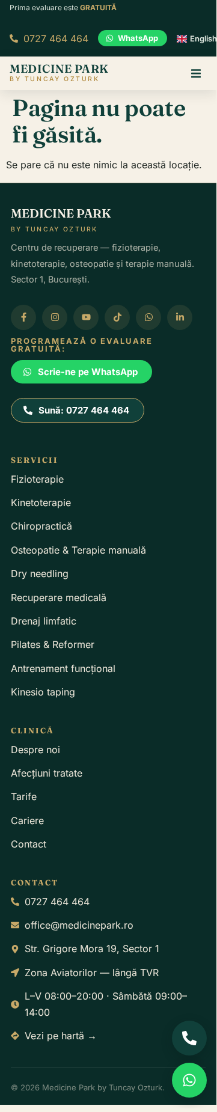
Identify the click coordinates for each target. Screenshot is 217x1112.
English (203, 38)
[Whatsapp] (148, 317)
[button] (196, 73)
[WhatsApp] (189, 1080)
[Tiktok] (117, 317)
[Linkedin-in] (179, 317)
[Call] (189, 1038)
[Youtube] (86, 317)
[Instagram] (54, 317)
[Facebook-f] (23, 317)
